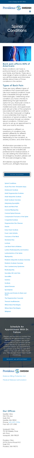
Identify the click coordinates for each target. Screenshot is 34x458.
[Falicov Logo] (16, 370)
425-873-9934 (21, 1)
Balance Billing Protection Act (14, 376)
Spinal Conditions (10, 183)
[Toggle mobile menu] (30, 11)
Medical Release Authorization (15, 380)
